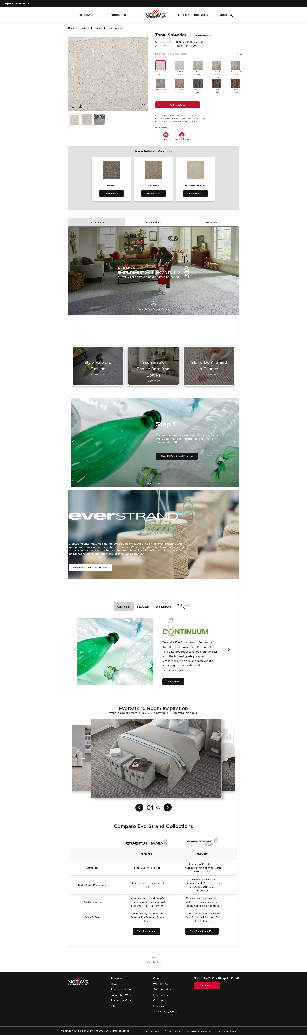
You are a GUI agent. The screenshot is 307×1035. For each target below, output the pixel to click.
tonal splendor (115, 28)
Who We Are (161, 984)
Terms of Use (151, 1031)
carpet (98, 28)
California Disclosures (198, 1031)
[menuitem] (15, 3)
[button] (144, 71)
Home (71, 28)
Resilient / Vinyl (121, 1000)
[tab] (96, 222)
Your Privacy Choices (167, 1011)
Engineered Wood (122, 989)
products (85, 28)
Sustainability (162, 989)
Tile (113, 1006)
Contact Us (160, 995)
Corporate (159, 1006)
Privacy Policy (172, 1031)
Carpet (115, 984)
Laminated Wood (122, 995)
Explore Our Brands (15, 3)
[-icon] (71, 33)
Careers (158, 1000)
